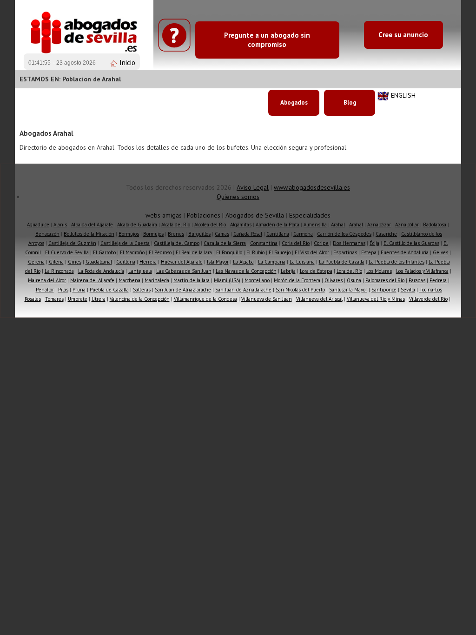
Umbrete (77, 299)
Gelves (440, 252)
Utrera (99, 299)
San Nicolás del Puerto (300, 289)
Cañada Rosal (247, 234)
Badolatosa (434, 224)
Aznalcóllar (407, 224)
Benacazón (47, 234)
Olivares (333, 280)
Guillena (125, 261)
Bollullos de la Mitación (89, 234)
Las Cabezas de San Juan (184, 271)
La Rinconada (59, 271)
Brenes (176, 234)
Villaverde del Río (428, 299)
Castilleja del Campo (176, 243)
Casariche (386, 234)
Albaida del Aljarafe (92, 224)
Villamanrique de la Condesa (205, 299)
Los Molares (379, 271)
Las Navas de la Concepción (246, 271)
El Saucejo (280, 252)
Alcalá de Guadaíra (137, 224)
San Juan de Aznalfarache (243, 289)
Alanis (60, 224)
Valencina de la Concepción (140, 299)
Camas (222, 234)
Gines (74, 261)
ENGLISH (403, 95)
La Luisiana (302, 261)
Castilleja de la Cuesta (125, 243)
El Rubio (255, 252)
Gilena (56, 261)
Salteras (142, 289)
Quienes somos (238, 196)
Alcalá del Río (175, 224)
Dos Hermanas (349, 243)
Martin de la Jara (191, 280)
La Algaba (243, 261)
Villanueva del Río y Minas (376, 299)
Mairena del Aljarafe (92, 280)
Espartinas (345, 252)
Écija (374, 243)
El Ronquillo (229, 252)
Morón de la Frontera (297, 280)
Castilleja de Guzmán (72, 243)
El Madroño (132, 252)
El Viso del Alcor (312, 252)
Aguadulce (38, 224)
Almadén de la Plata (277, 224)
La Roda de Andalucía (101, 271)
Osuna (354, 280)
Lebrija (288, 271)
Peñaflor (45, 289)
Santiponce (384, 289)
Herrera (148, 261)
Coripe (321, 243)
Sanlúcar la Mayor (348, 289)
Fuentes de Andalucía (405, 252)
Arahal (338, 224)
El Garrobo (104, 252)
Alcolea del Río (210, 224)
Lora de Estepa (316, 271)
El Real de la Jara (194, 252)
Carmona (303, 234)
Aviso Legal (253, 187)
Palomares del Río (384, 280)
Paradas (417, 280)
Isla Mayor (218, 261)
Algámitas (240, 224)
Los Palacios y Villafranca (422, 271)
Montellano (257, 280)
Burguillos (199, 234)
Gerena (36, 261)
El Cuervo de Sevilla (67, 252)
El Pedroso (160, 252)
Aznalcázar (379, 224)
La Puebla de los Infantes (396, 261)
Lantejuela (140, 271)
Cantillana (277, 234)
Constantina (264, 243)
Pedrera (438, 280)
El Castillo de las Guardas (411, 243)
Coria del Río (296, 243)
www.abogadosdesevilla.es (312, 187)
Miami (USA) (227, 280)
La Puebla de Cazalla (341, 261)
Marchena (129, 280)
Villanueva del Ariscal (319, 299)
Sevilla (408, 289)
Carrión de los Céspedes (344, 234)
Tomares (54, 299)
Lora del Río (349, 271)
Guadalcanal (99, 261)
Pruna (79, 289)
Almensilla (315, 224)
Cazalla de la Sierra (225, 243)
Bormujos (129, 234)
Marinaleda (157, 280)
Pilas (63, 289)
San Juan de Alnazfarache (183, 289)
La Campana (271, 261)
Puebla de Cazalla (109, 289)
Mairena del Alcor (47, 280)
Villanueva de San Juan (266, 299)
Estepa (369, 252)
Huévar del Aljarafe (182, 261)
